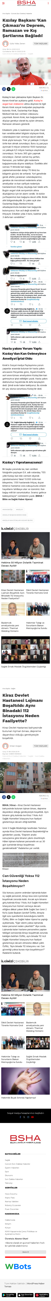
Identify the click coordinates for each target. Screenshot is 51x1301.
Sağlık (30, 54)
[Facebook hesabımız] (20, 1117)
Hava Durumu (11, 1194)
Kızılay (20, 509)
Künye (8, 1228)
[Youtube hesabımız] (32, 1117)
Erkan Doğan (16, 746)
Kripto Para (9, 1198)
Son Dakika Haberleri (14, 1179)
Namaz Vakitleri (11, 1201)
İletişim (8, 1224)
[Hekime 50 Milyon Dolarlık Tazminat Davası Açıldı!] (25, 545)
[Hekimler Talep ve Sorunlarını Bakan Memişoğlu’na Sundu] (38, 611)
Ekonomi (9, 1175)
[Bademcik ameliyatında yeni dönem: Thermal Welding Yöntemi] (13, 611)
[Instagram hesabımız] (28, 1117)
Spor (7, 1172)
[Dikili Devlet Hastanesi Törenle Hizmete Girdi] (38, 578)
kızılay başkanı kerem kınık (15, 515)
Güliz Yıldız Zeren (17, 44)
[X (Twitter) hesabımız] (24, 1117)
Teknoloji (8, 1183)
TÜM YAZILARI (40, 44)
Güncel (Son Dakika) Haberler (14, 54)
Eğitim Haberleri (12, 1168)
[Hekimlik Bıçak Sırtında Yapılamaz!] (25, 1081)
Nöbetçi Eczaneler (13, 1205)
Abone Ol (25, 1252)
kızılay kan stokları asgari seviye (18, 520)
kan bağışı (8, 509)
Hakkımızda (10, 1220)
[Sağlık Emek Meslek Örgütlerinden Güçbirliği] (25, 650)
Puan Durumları (12, 1209)
